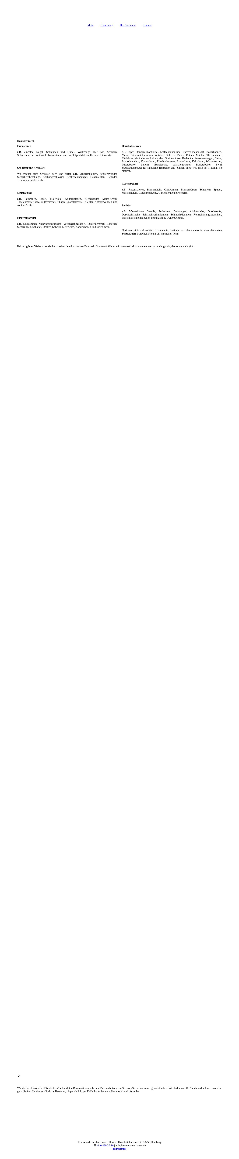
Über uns (105, 25)
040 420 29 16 (105, 1145)
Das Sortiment (128, 25)
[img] (119, 10)
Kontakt (147, 25)
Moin (90, 25)
